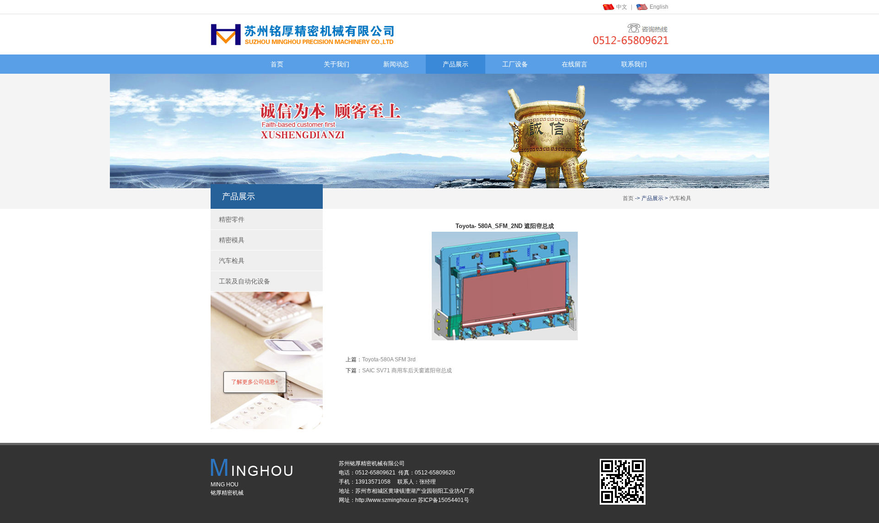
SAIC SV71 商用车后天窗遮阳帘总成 (407, 370)
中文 (621, 7)
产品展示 (455, 64)
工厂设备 (515, 64)
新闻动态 (396, 64)
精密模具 (231, 240)
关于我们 (336, 64)
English (659, 7)
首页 (277, 64)
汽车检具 (680, 198)
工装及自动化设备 (244, 281)
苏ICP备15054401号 (443, 500)
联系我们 (634, 64)
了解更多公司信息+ (254, 382)
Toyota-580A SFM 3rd (389, 359)
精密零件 (231, 219)
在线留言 (574, 64)
